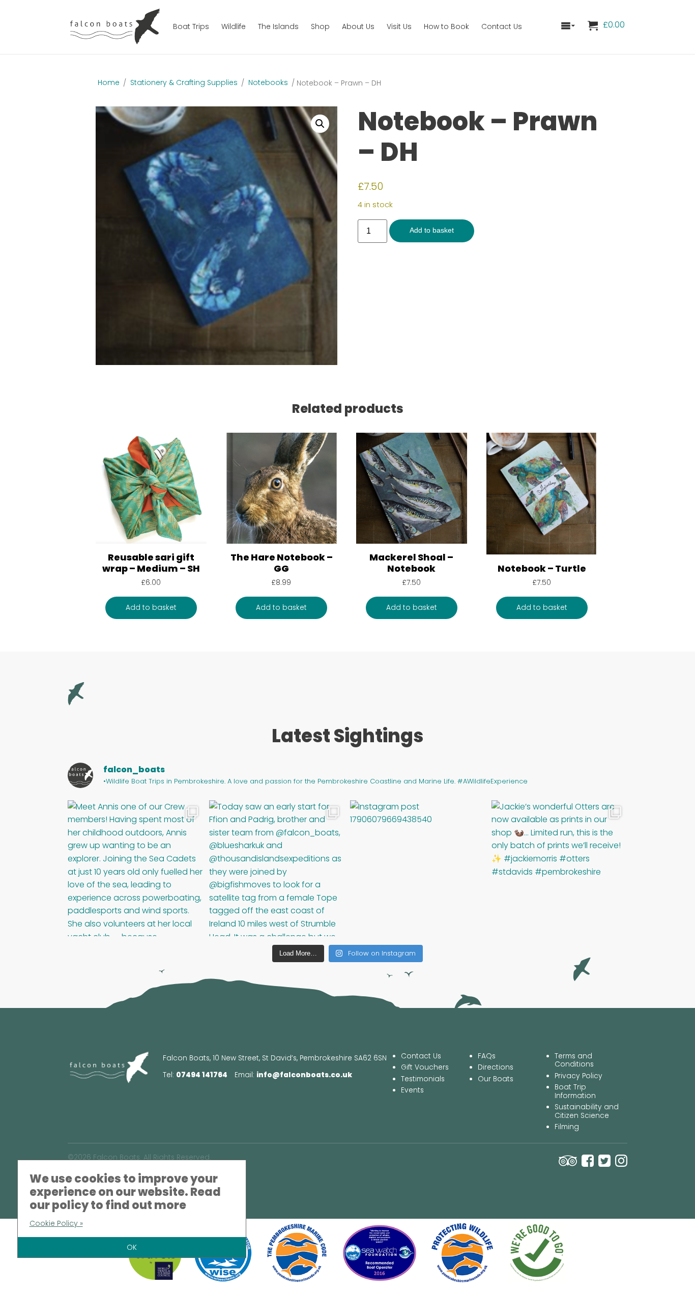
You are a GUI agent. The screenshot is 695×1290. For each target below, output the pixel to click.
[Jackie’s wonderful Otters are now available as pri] (559, 868)
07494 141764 (201, 1075)
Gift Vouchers (425, 1067)
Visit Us (399, 26)
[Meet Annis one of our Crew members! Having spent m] (136, 868)
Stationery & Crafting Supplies (184, 82)
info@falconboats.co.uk (304, 1075)
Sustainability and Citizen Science (587, 1111)
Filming (567, 1127)
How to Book (446, 26)
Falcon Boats (116, 25)
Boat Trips (191, 26)
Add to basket (432, 230)
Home (109, 82)
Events (412, 1090)
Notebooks (268, 82)
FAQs (487, 1056)
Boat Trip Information (575, 1091)
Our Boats (495, 1079)
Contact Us (501, 26)
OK (132, 1247)
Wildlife (233, 26)
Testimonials (423, 1079)
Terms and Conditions (574, 1060)
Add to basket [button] (151, 607)
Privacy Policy (578, 1076)
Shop (320, 26)
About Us (358, 26)
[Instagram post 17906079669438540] (418, 868)
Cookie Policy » (56, 1223)
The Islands (278, 26)
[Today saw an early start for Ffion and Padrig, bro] (277, 868)
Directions (495, 1067)
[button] (320, 124)
